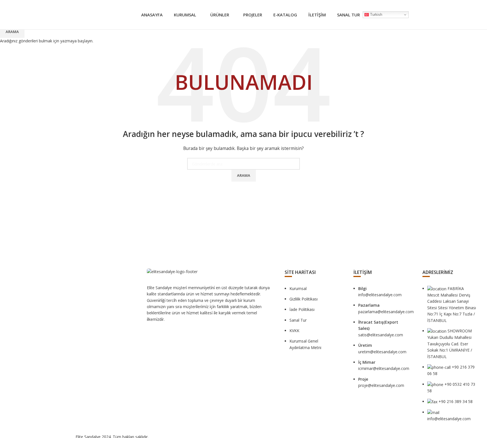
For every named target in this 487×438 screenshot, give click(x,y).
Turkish (375, 14)
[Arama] (411, 14)
